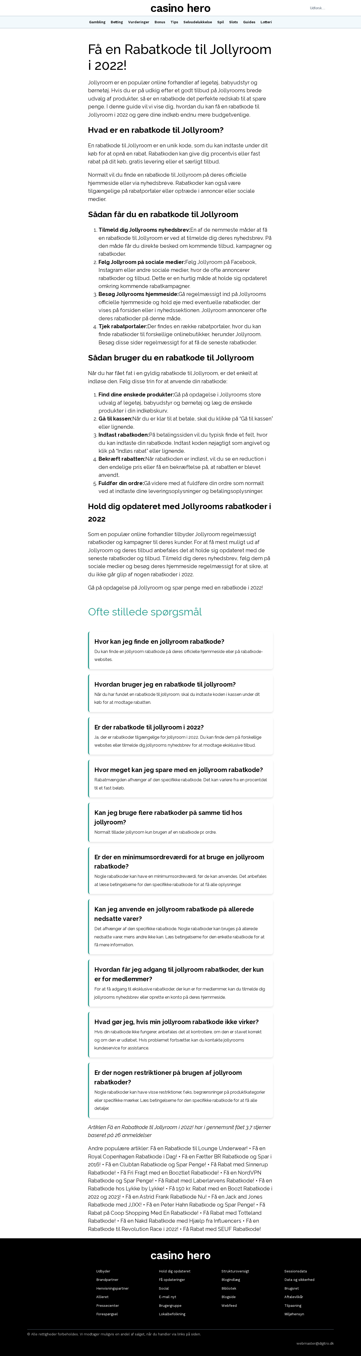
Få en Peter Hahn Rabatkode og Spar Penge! (200, 1205)
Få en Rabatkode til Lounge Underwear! (199, 1148)
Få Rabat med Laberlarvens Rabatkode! (206, 1180)
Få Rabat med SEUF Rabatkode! (222, 1229)
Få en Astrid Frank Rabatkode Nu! (166, 1197)
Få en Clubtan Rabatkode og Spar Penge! (155, 1164)
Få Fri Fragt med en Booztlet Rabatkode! (170, 1173)
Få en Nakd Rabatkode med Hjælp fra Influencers (181, 1221)
